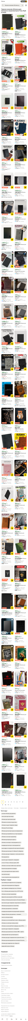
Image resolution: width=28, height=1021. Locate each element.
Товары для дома (5, 982)
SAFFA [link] (16, 400)
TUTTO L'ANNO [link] (5, 348)
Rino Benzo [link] (17, 714)
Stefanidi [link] (4, 323)
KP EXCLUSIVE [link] (5, 139)
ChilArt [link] (17, 505)
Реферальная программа (6, 965)
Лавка (11, 1019)
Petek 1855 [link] (4, 766)
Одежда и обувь (4, 980)
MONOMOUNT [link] (5, 112)
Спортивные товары (5, 995)
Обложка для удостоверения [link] (6, 665)
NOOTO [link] (3, 741)
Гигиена (3, 976)
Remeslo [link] (17, 479)
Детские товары (4, 1000)
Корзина (21, 1019)
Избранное (16, 1019)
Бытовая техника (5, 974)
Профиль (25, 1019)
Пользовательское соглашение (7, 1005)
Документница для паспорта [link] (7, 86)
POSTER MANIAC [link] (18, 558)
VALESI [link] (3, 164)
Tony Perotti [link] (5, 33)
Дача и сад (3, 989)
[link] (8, 813)
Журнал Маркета (5, 1011)
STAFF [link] (3, 59)
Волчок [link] (3, 585)
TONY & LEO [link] (4, 219)
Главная (2, 1019)
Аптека (2, 984)
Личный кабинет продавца (7, 954)
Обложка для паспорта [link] (7, 34)
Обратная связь (4, 1007)
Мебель (2, 972)
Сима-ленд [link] (4, 192)
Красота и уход (4, 985)
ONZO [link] (3, 505)
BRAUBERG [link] (17, 374)
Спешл (7, 1019)
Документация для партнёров (7, 958)
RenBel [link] (3, 665)
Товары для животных (6, 997)
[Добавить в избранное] (12, 15)
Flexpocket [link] (4, 638)
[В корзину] (12, 28)
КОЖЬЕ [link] (16, 533)
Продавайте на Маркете (6, 956)
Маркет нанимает (5, 1009)
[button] (26, 5)
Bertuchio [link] (17, 139)
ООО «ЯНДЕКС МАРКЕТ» (10, 1014)
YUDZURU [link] (4, 400)
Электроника (4, 978)
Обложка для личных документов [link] (7, 613)
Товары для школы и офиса (7, 993)
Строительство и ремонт (6, 999)
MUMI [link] (16, 638)
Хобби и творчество (5, 987)
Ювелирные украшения (6, 1002)
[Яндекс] (11, 1016)
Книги (2, 991)
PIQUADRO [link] (17, 219)
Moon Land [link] (4, 296)
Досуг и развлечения (5, 970)
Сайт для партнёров (5, 959)
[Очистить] (22, 5)
